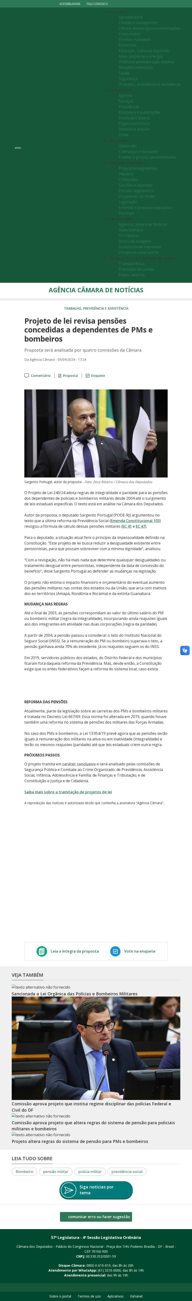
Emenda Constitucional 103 (135, 520)
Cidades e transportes (138, 22)
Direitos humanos (134, 39)
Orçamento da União (137, 196)
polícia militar (90, 1171)
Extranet (136, 1296)
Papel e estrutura (134, 123)
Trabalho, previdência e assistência (149, 84)
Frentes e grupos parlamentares (147, 157)
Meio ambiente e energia (141, 56)
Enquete (98, 375)
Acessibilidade (69, 4)
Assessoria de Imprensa (140, 246)
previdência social (126, 1171)
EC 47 (140, 526)
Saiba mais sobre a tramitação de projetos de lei (68, 792)
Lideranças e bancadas (138, 151)
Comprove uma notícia (138, 252)
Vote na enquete (139, 951)
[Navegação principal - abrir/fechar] (18, 145)
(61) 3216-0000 (109, 1270)
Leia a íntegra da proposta (75, 951)
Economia (127, 45)
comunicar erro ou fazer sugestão (98, 1216)
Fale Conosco (97, 4)
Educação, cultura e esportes (144, 50)
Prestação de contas (136, 269)
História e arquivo (134, 129)
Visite (123, 134)
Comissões (128, 179)
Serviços (126, 101)
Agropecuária (131, 17)
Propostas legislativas (138, 168)
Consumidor (129, 33)
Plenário (126, 174)
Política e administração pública (146, 61)
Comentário (41, 375)
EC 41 (127, 526)
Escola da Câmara (134, 117)
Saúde (124, 73)
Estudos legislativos (136, 190)
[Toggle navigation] (62, 145)
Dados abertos (132, 274)
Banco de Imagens (135, 241)
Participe (126, 213)
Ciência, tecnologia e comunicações (149, 28)
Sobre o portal (60, 1296)
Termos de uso (89, 1296)
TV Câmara (128, 235)
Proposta (70, 375)
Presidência (129, 106)
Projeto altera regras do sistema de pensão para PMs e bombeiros (80, 1141)
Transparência (131, 263)
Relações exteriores (136, 67)
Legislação (128, 202)
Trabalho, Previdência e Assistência (96, 308)
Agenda (125, 95)
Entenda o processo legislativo (145, 207)
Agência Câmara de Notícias (143, 224)
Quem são (128, 145)
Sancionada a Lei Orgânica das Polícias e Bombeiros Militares (74, 994)
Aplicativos (115, 1296)
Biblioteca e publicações (140, 112)
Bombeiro (24, 1171)
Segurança (128, 78)
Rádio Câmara (131, 230)
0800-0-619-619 (98, 1265)
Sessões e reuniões (136, 185)
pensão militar (55, 1171)
